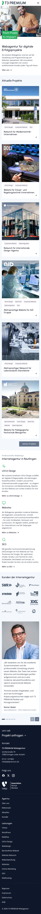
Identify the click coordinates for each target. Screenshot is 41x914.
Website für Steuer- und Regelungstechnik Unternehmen (19, 191)
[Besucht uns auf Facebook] (3, 775)
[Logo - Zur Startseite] (14, 3)
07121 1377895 (8, 759)
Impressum (6, 893)
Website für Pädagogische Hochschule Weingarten (16, 431)
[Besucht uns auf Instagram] (13, 775)
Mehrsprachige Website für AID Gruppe (18, 311)
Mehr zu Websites (9, 532)
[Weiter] (37, 719)
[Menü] (38, 3)
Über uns (5, 70)
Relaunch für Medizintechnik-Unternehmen (18, 133)
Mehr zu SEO (7, 566)
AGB (3, 902)
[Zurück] (32, 719)
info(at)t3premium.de (10, 762)
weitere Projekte (29, 444)
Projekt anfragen (12, 735)
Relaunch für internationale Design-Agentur (17, 249)
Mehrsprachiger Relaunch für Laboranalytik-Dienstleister (17, 369)
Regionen (5, 888)
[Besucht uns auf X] (8, 775)
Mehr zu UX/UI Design (11, 496)
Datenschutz (7, 897)
